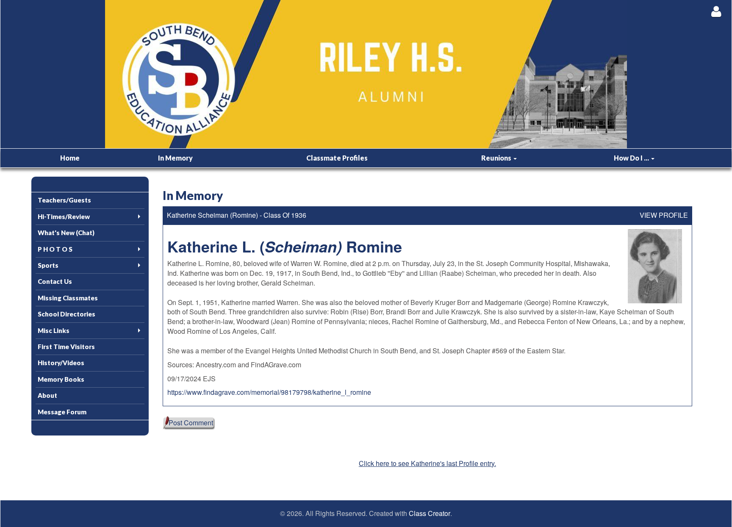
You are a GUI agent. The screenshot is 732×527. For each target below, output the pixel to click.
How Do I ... (632, 158)
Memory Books (61, 379)
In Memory (175, 158)
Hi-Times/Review (64, 216)
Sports (48, 265)
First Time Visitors (66, 346)
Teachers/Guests (64, 200)
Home (70, 158)
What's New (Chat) (66, 232)
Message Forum (62, 412)
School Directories (66, 314)
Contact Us (55, 281)
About (47, 395)
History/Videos (61, 362)
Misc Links (53, 330)
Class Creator (429, 513)
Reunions (497, 158)
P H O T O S (55, 249)
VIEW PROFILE (664, 215)
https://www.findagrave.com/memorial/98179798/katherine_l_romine (269, 392)
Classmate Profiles (337, 158)
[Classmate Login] (716, 11)
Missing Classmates (68, 298)
